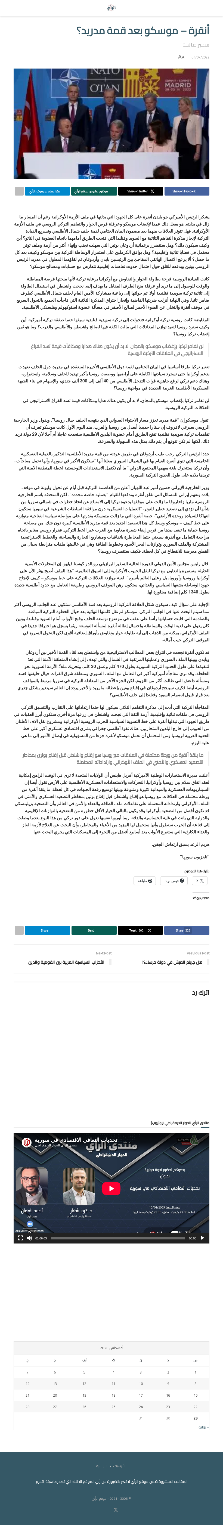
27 (55, 1407)
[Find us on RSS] (99, 1510)
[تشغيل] (202, 1238)
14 (27, 1384)
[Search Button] (18, 8)
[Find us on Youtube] (108, 1510)
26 (84, 1407)
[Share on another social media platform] (19, 191)
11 (113, 1384)
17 (141, 1395)
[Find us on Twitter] (116, 1510)
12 (84, 1384)
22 (195, 1407)
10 (141, 1384)
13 (55, 1384)
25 (113, 1407)
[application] (111, 1188)
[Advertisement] (111, 1292)
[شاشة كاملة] (20, 1238)
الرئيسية (101, 1466)
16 (168, 1395)
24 (141, 1407)
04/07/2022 (200, 57)
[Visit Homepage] (112, 8)
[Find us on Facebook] (123, 1510)
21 (27, 1395)
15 (195, 1395)
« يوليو (204, 1427)
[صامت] (29, 1238)
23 (168, 1407)
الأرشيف (119, 1466)
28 (27, 1407)
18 (113, 1395)
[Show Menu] (204, 8)
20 (55, 1395)
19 (84, 1395)
